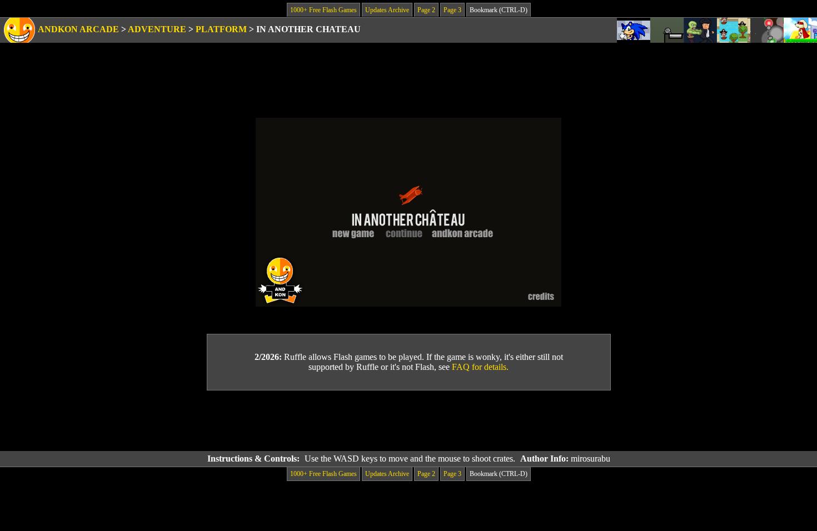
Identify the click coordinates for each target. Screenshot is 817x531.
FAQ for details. (480, 367)
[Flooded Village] (733, 30)
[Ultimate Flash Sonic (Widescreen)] (633, 30)
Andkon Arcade (78, 29)
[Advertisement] (408, 421)
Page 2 (426, 10)
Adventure (157, 29)
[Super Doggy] (800, 30)
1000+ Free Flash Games (323, 10)
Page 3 (452, 10)
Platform (221, 29)
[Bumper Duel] (767, 30)
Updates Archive (387, 10)
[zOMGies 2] (700, 30)
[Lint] (667, 30)
